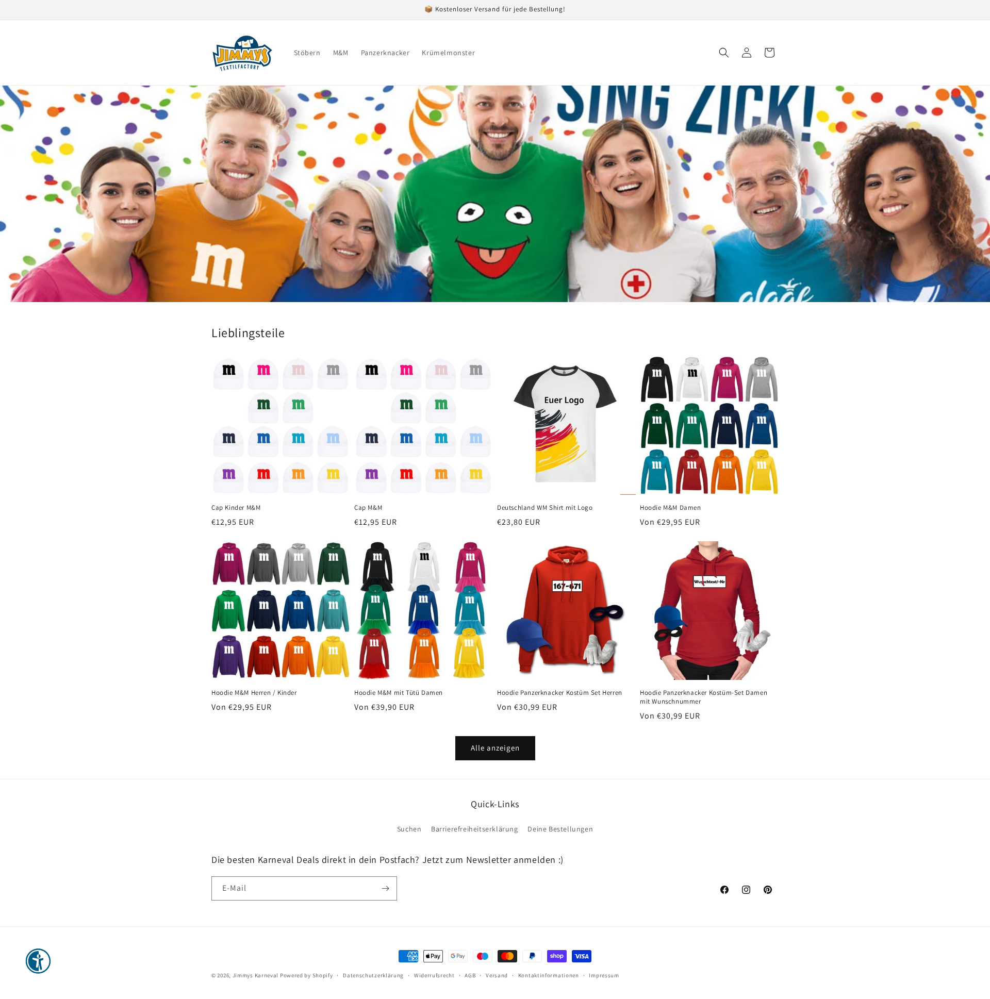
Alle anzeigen (495, 748)
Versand (497, 975)
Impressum (604, 975)
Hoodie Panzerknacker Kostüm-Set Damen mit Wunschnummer (703, 697)
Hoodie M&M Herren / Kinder (254, 693)
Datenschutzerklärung (373, 975)
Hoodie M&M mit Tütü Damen (398, 693)
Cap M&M (368, 508)
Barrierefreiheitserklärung (474, 829)
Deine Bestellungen (560, 829)
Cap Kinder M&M (235, 508)
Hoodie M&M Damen (670, 508)
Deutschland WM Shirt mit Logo (544, 508)
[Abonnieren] (385, 888)
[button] (724, 52)
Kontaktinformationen (548, 975)
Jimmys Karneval (256, 975)
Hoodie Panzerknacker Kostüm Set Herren (559, 693)
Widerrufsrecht (434, 975)
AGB (470, 975)
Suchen (409, 829)
